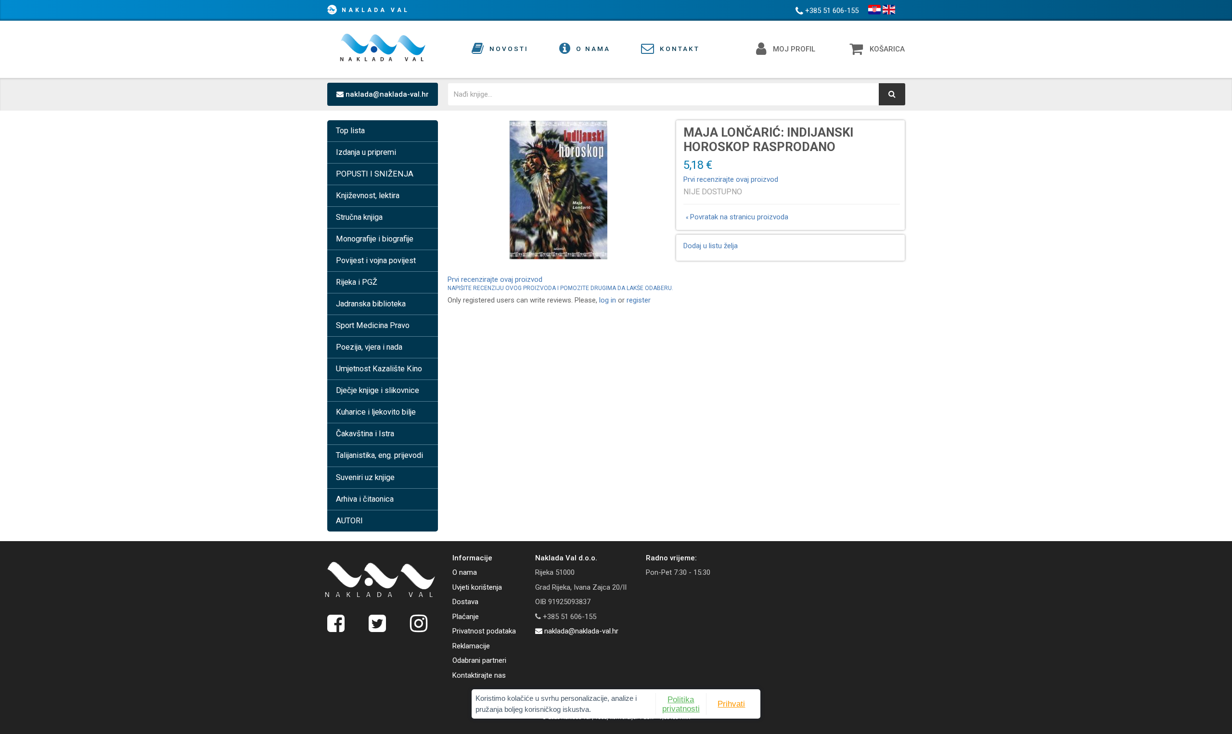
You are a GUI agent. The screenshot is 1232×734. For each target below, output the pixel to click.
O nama (464, 572)
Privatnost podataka (484, 631)
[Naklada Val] (380, 579)
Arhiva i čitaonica (365, 499)
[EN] (889, 9)
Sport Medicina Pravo (373, 325)
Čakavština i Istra (365, 433)
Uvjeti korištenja (477, 587)
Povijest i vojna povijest (376, 260)
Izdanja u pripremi (366, 152)
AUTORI (349, 520)
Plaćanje (465, 616)
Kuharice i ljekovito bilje (376, 412)
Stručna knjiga (359, 217)
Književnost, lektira (367, 195)
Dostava (465, 601)
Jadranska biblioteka (371, 303)
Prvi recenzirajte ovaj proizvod (730, 179)
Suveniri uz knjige (365, 477)
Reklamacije (471, 646)
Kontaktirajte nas (479, 675)
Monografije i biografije (374, 238)
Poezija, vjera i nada (369, 347)
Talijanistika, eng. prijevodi (379, 455)
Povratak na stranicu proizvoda (737, 217)
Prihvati (731, 703)
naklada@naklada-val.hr (386, 94)
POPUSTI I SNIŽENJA (374, 173)
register (639, 300)
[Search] (892, 94)
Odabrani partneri (479, 660)
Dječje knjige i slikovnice (377, 390)
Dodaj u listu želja (710, 245)
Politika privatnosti (681, 703)
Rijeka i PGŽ (356, 282)
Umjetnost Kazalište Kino (379, 368)
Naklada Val (376, 10)
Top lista (350, 130)
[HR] (874, 9)
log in (607, 300)
